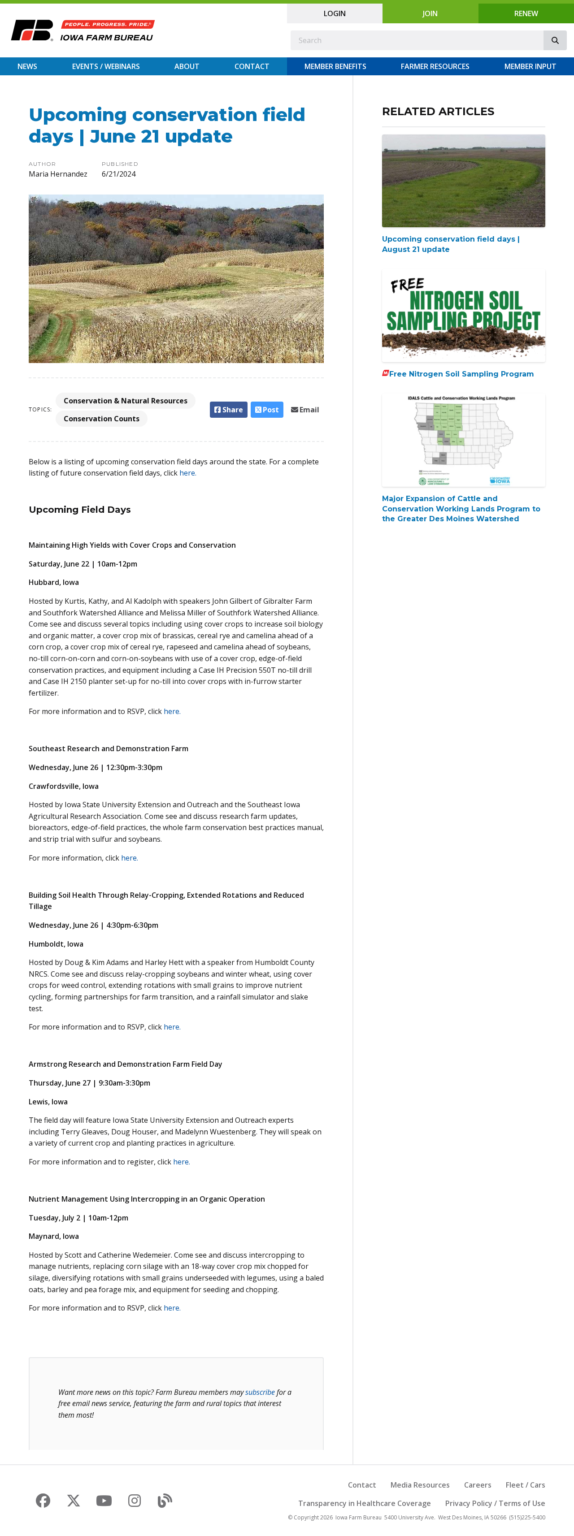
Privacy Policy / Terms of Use (495, 1503)
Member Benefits (335, 66)
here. (187, 473)
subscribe (260, 1392)
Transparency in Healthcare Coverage (364, 1503)
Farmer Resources (435, 66)
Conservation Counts (101, 419)
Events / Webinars (106, 66)
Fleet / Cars (525, 1485)
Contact (252, 66)
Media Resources (420, 1485)
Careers (477, 1485)
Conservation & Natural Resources (125, 401)
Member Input (530, 66)
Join (430, 13)
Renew (526, 13)
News (27, 66)
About (187, 66)
